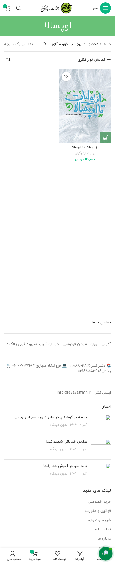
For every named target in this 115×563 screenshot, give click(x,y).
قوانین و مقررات (98, 510)
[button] (105, 137)
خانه (107, 44)
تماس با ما (102, 529)
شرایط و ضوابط (99, 520)
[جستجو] (18, 8)
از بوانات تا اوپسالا (85, 147)
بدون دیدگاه (58, 425)
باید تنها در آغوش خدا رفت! (65, 466)
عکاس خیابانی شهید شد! (66, 441)
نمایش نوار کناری (91, 59)
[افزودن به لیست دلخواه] (66, 76)
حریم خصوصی (99, 501)
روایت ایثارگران (85, 153)
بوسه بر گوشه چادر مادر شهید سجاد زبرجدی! (50, 417)
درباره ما (104, 538)
